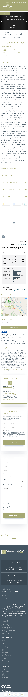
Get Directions (14, 327)
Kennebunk (23, 369)
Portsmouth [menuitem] (4, 657)
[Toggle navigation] (25, 5)
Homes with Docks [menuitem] (6, 627)
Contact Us (5, 399)
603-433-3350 (9, 394)
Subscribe (14, 442)
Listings (8, 369)
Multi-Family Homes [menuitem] (7, 633)
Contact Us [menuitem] (4, 677)
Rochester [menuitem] (4, 658)
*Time (4, 479)
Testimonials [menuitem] (5, 671)
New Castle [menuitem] (4, 652)
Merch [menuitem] (3, 676)
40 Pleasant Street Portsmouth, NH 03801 (14, 568)
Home (3, 369)
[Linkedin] (7, 598)
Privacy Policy (6, 348)
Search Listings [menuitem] (5, 624)
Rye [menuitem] (2, 660)
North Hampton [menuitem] (6, 655)
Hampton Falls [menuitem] (5, 648)
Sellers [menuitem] (3, 674)
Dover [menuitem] (3, 640)
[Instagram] (4, 598)
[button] (2, 21)
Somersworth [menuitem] (5, 661)
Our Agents (11, 399)
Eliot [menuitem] (2, 643)
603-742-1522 (15, 576)
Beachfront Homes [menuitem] (6, 629)
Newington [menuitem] (4, 654)
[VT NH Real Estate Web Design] (14, 687)
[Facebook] (2, 598)
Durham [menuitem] (3, 642)
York (17, 369)
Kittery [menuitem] (3, 649)
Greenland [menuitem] (4, 645)
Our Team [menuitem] (4, 670)
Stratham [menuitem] (4, 663)
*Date (4, 473)
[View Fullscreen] (3, 304)
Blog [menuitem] (2, 673)
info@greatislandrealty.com (11, 591)
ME (13, 369)
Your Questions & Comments (9, 484)
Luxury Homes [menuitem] (5, 632)
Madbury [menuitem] (4, 651)
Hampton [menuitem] (4, 646)
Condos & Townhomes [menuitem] (8, 630)
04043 (5, 371)
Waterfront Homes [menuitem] (6, 626)
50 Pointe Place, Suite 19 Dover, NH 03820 (15, 581)
